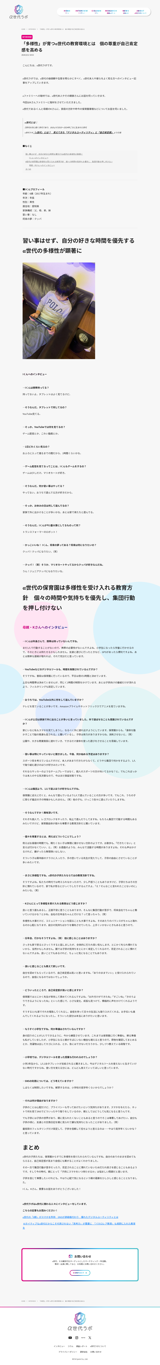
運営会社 (83, 1351)
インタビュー (59, 1346)
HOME (23, 29)
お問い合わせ (96, 1351)
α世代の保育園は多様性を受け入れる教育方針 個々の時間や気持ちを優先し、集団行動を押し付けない (69, 162)
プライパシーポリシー (67, 1351)
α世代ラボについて (98, 1346)
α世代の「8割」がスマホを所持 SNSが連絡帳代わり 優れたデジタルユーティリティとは (70, 1217)
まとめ (28, 169)
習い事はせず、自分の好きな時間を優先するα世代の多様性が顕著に (54, 154)
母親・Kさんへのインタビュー (42, 165)
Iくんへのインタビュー (38, 158)
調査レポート (81, 1346)
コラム (70, 1346)
